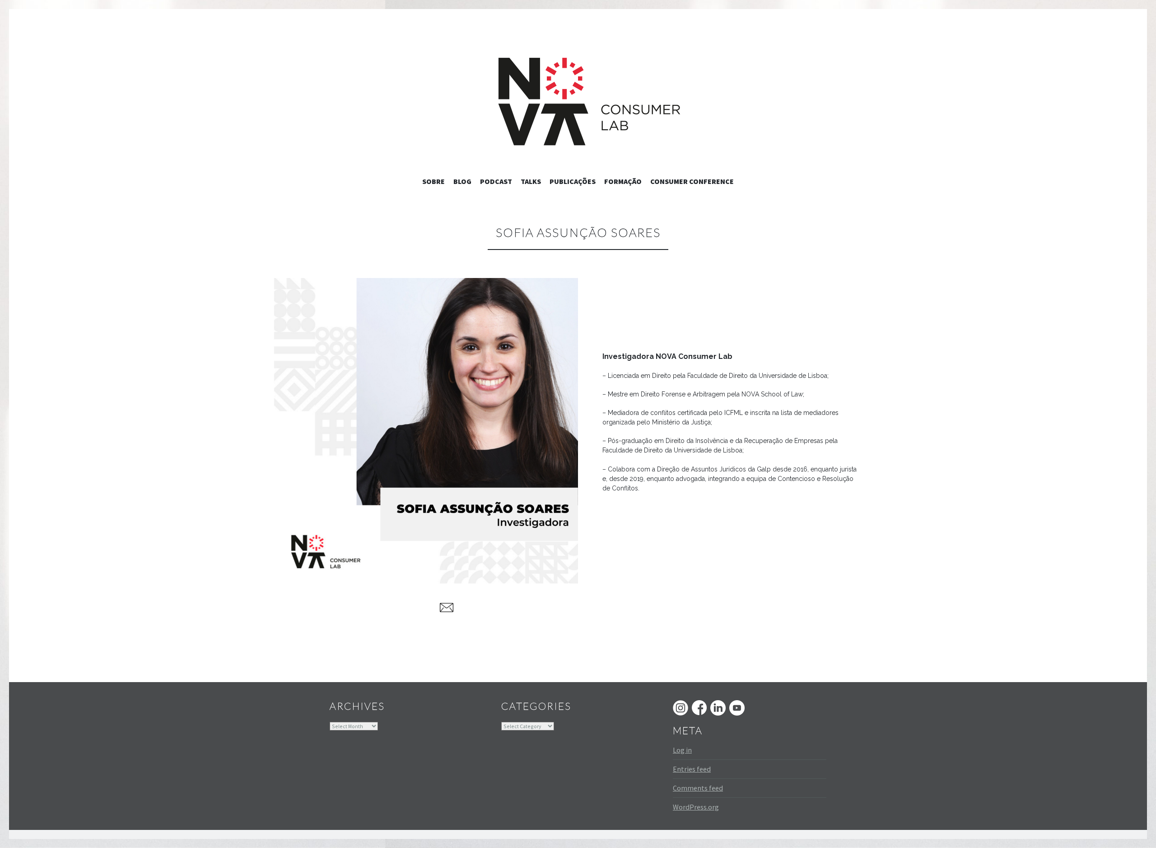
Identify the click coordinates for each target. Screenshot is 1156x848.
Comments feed (698, 787)
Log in (682, 749)
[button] (425, 431)
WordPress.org (696, 806)
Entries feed (692, 768)
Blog (462, 181)
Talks (531, 181)
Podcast (496, 181)
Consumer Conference (692, 181)
